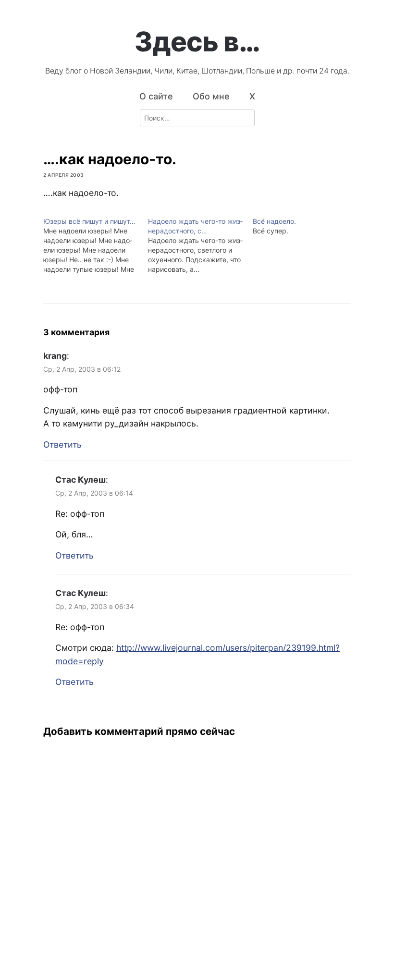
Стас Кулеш (80, 480)
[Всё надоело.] (305, 226)
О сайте (156, 96)
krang (55, 356)
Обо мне (211, 96)
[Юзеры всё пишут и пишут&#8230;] (95, 245)
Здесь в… (197, 41)
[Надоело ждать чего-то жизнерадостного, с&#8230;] (200, 245)
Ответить (62, 444)
